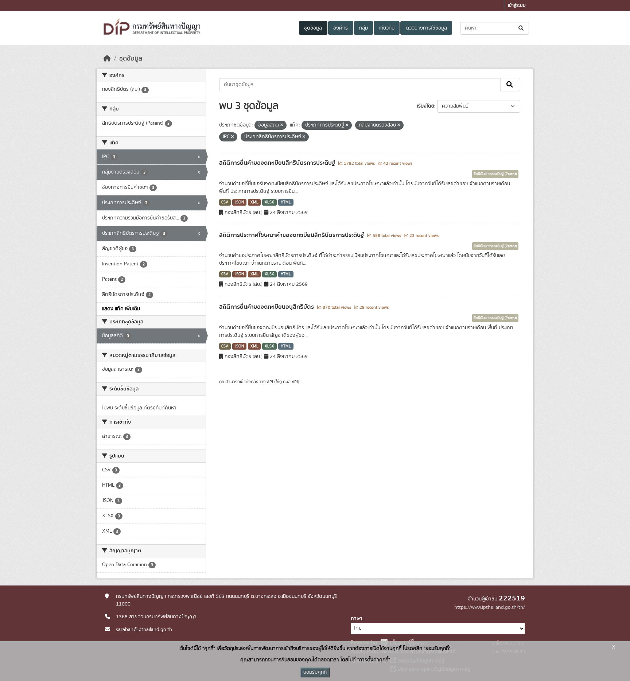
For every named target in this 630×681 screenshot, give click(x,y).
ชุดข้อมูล (313, 28)
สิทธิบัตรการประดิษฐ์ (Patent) (495, 173)
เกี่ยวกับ (386, 28)
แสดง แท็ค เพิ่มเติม (121, 308)
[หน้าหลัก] (107, 58)
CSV (224, 202)
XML (254, 202)
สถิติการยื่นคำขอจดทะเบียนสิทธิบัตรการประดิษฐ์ (278, 163)
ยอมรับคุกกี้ (315, 672)
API (270, 381)
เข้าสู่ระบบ (517, 5)
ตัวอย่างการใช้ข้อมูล (426, 28)
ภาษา (356, 618)
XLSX (269, 202)
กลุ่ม (363, 28)
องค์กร (340, 28)
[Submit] (521, 28)
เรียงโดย (425, 106)
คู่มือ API (290, 381)
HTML (286, 202)
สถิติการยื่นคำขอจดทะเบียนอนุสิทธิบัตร (267, 307)
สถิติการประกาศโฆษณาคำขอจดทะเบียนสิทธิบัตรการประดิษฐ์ (292, 235)
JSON (239, 202)
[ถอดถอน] (281, 125)
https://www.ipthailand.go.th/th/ (489, 607)
